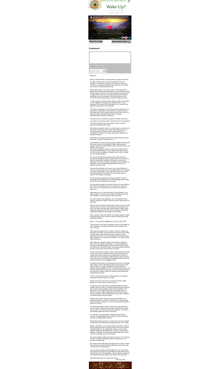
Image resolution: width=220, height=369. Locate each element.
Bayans (104, 0)
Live (125, 0)
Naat (112, 0)
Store (121, 0)
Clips (108, 0)
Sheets (116, 0)
